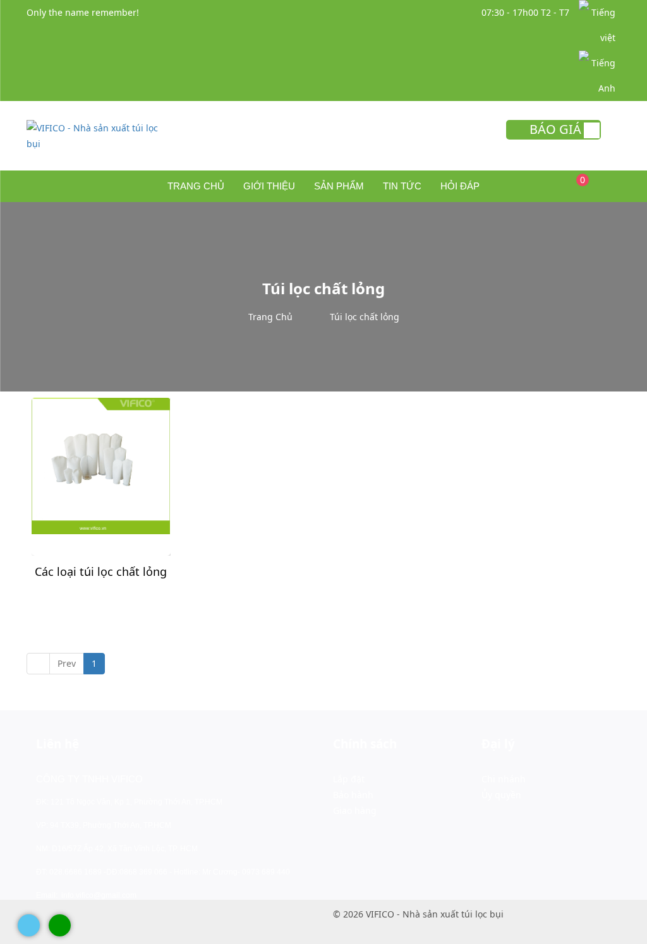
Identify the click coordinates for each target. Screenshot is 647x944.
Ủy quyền (501, 795)
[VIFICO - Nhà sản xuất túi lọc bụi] (94, 135)
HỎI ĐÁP (460, 186)
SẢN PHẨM (339, 186)
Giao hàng (355, 810)
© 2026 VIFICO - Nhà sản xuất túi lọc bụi (418, 914)
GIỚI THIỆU (269, 186)
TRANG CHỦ (195, 186)
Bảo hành (353, 795)
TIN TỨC (402, 186)
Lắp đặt (349, 779)
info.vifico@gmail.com (98, 895)
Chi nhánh (503, 779)
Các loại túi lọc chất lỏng (101, 571)
